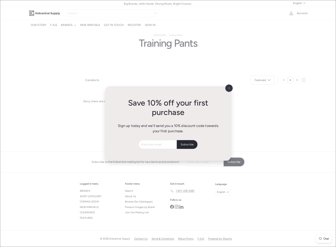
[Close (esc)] (229, 88)
